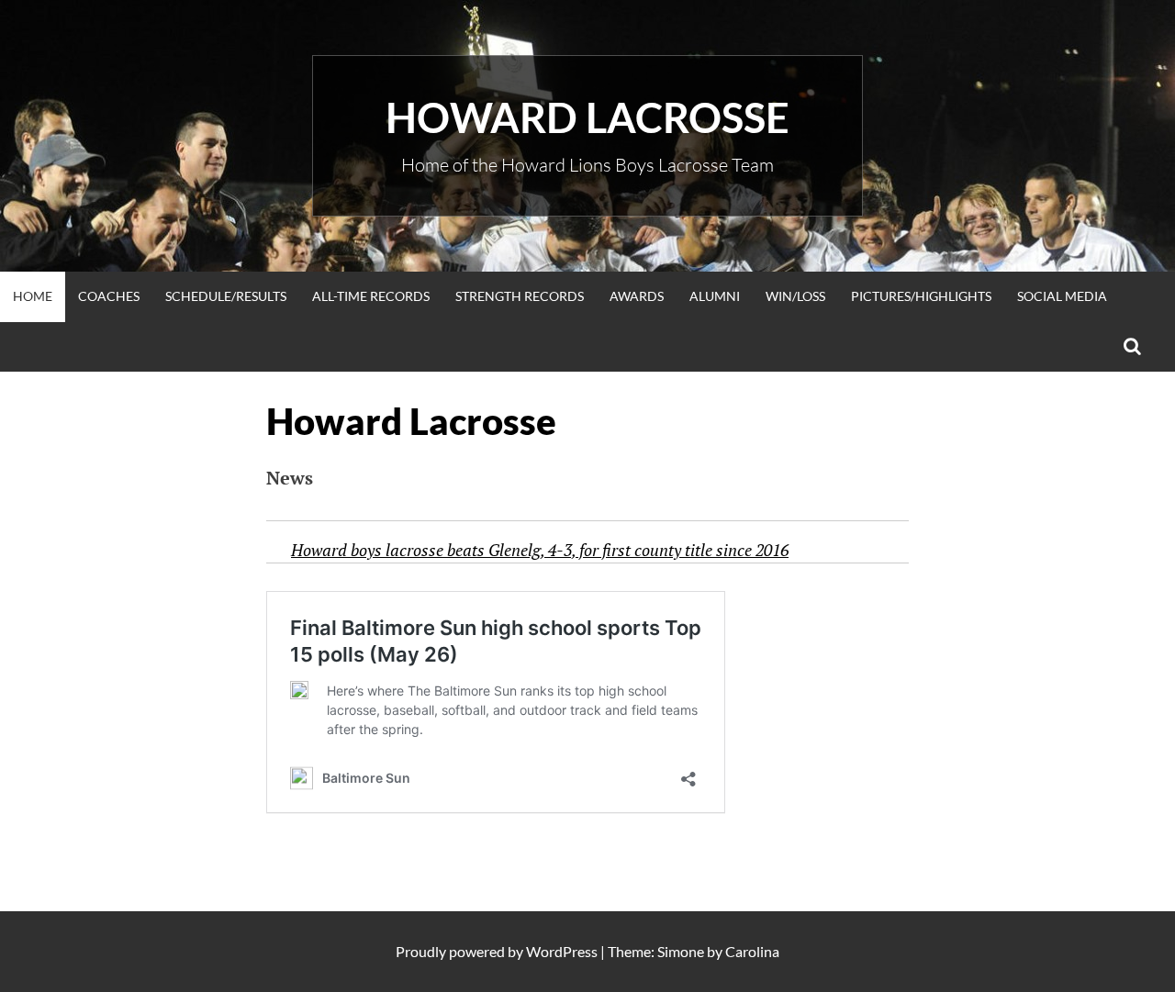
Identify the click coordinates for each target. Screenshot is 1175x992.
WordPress (562, 951)
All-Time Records (371, 296)
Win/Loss (795, 296)
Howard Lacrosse (587, 117)
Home (32, 296)
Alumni (714, 296)
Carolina (752, 951)
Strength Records (519, 296)
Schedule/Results (225, 296)
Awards (637, 296)
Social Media (1062, 296)
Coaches (109, 296)
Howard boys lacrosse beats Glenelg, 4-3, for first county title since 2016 (540, 550)
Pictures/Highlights (921, 296)
